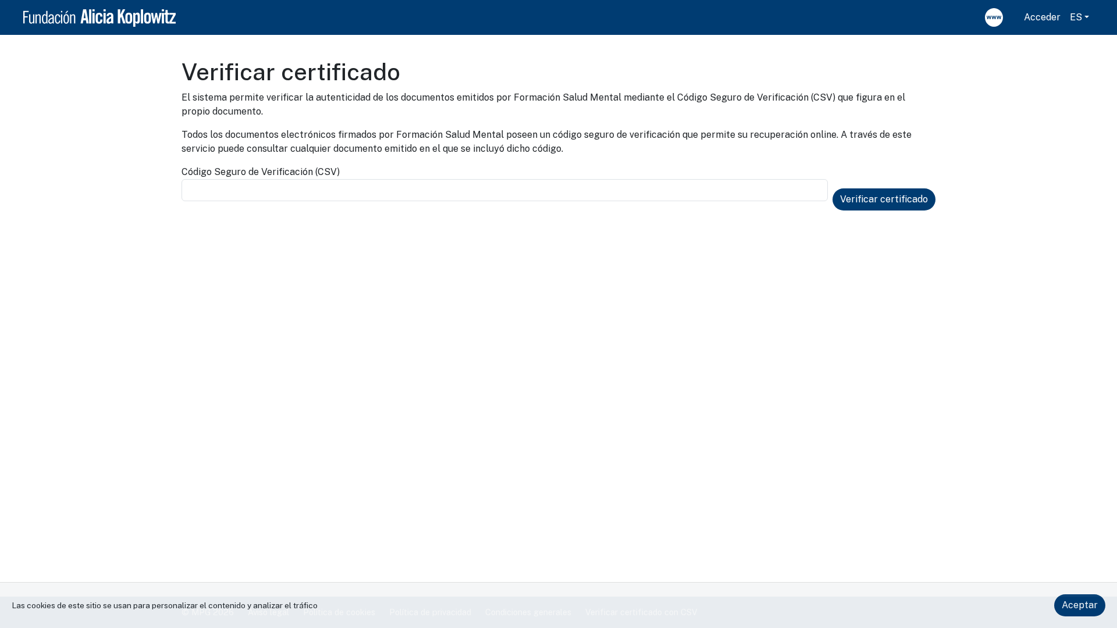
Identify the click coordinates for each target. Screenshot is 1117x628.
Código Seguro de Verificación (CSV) (261, 171)
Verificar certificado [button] (884, 199)
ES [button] (1076, 17)
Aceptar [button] (1080, 605)
